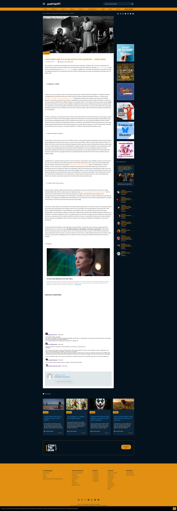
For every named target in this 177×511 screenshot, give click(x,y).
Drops (73, 481)
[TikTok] (128, 14)
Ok (174, 508)
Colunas (81, 9)
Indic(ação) (75, 483)
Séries (110, 9)
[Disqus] (78, 313)
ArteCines (48, 13)
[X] (123, 14)
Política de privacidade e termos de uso (53, 479)
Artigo (102, 9)
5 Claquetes (95, 481)
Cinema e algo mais (112, 473)
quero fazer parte (126, 447)
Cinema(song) (111, 477)
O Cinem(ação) (47, 470)
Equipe (44, 475)
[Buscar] (132, 4)
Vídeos (71, 9)
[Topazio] (125, 91)
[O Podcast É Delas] (125, 149)
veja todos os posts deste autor (64, 381)
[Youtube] (133, 14)
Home (45, 9)
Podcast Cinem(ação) (77, 473)
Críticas (63, 9)
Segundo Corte (76, 485)
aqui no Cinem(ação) (68, 69)
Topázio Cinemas (130, 475)
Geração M (74, 475)
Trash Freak (111, 483)
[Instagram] (118, 14)
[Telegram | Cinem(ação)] (125, 52)
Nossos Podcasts (77, 470)
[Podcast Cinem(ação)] (125, 110)
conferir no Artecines (102, 67)
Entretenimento (92, 9)
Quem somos (46, 473)
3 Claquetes (95, 477)
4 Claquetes (95, 479)
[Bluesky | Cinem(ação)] (125, 130)
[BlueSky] (125, 14)
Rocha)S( (110, 481)
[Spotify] (131, 14)
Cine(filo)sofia (111, 485)
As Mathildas (75, 477)
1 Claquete (95, 473)
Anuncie (118, 9)
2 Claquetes (95, 475)
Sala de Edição (129, 473)
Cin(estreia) (110, 475)
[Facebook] (120, 14)
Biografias (74, 479)
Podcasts (53, 9)
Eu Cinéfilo (110, 479)
